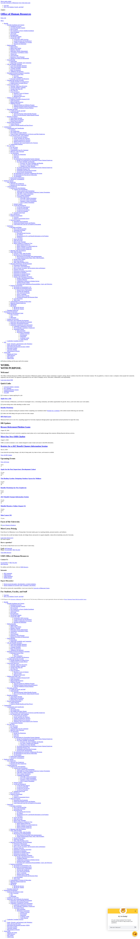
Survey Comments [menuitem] (21, 294)
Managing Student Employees (18, 881)
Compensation (7, 705)
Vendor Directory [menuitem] (14, 124)
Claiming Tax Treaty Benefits (27, 744)
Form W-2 (16, 734)
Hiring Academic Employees (24, 826)
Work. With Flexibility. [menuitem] (16, 252)
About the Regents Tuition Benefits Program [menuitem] (25, 113)
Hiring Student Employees (23, 823)
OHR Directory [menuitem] (11, 355)
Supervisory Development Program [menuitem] (19, 323)
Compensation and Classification (15, 707)
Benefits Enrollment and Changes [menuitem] (15, 25)
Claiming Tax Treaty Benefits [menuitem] (27, 166)
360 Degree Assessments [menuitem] (23, 332)
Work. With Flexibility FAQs (21, 841)
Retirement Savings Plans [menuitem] (16, 74)
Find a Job (3, 18)
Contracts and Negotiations (20, 768)
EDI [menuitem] (5, 342)
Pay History (20, 813)
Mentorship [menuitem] (13, 317)
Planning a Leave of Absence (21, 672)
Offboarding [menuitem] (13, 304)
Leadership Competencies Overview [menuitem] (23, 326)
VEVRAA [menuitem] (19, 237)
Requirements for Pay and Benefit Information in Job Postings (33, 814)
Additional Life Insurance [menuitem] (16, 71)
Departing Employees (12, 889)
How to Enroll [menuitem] (14, 29)
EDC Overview (14, 893)
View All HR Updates (6, 455)
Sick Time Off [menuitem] (14, 90)
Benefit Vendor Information (14, 701)
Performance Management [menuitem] (20, 265)
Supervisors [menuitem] (10, 226)
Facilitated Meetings (22, 858)
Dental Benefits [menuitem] (11, 60)
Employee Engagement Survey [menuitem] (21, 218)
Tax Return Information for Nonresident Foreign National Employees (34, 746)
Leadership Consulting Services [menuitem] (15, 341)
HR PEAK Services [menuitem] (19, 307)
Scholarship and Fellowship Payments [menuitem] (26, 170)
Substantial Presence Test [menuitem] (23, 169)
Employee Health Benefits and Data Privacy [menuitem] (21, 125)
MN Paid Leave (6, 416)
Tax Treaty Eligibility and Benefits (25, 740)
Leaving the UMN (15, 616)
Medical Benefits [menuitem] (11, 45)
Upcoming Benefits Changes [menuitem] (17, 27)
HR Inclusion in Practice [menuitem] (13, 351)
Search (3, 10)
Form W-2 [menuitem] (16, 156)
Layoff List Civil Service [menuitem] (23, 210)
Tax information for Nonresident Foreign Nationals (27, 737)
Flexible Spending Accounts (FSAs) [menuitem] (19, 81)
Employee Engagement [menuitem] (16, 215)
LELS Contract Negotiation (27, 781)
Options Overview (25, 912)
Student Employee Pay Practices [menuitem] (22, 141)
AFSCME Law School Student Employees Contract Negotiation (33, 771)
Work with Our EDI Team (14, 924)
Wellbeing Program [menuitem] (15, 103)
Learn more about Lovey (7, 538)
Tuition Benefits (14, 691)
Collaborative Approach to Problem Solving (28, 859)
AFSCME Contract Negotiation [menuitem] (28, 198)
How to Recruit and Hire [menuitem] (20, 228)
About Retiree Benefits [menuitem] (16, 118)
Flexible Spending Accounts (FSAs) (19, 660)
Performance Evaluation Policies (22, 852)
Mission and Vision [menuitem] (12, 354)
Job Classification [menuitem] (14, 131)
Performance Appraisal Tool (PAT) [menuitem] (22, 271)
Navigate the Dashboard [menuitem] (23, 291)
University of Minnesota (16, 599)
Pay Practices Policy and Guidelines (19, 714)
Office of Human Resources (16, 13)
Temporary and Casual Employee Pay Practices (26, 721)
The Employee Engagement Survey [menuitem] (23, 288)
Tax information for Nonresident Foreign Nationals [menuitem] (27, 159)
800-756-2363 (13, 562)
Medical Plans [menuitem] (14, 46)
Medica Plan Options (15, 626)
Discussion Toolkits (12, 926)
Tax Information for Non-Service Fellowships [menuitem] (25, 175)
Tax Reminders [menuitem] (17, 176)
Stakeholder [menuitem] (23, 336)
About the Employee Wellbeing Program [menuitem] (24, 105)
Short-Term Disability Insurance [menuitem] (18, 67)
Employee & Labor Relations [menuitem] (17, 188)
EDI (5, 921)
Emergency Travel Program (17, 635)
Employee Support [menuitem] (8, 180)
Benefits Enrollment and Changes (15, 603)
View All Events (5, 462)
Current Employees (12, 765)
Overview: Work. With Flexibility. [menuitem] (22, 253)
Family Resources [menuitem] (15, 100)
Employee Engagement (16, 794)
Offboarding (13, 883)
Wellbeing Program (9, 391)
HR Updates (10, 935)
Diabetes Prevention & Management (19, 637)
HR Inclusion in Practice (13, 929)
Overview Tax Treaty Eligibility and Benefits (31, 741)
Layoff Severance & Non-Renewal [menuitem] (23, 41)
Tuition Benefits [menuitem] (14, 112)
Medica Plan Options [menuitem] (15, 48)
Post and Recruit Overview (24, 811)
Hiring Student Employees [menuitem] (23, 244)
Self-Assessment (21, 909)
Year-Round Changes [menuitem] (15, 36)
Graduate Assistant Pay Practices (22, 718)
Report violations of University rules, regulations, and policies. (20, 585)
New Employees (11, 760)
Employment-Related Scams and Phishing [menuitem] (24, 223)
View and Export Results (23, 871)
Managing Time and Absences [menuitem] (18, 250)
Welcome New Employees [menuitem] (17, 183)
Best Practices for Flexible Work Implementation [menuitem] (29, 256)
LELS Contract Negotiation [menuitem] (27, 202)
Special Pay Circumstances (17, 758)
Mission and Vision (12, 932)
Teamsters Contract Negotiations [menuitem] (28, 201)
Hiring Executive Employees (24, 827)
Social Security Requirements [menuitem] (24, 172)
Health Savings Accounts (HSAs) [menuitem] (19, 83)
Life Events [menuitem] (13, 33)
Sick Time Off (14, 669)
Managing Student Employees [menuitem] (18, 303)
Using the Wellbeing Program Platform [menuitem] (23, 108)
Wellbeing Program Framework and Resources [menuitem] (26, 106)
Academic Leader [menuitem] (24, 338)
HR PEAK (13, 884)
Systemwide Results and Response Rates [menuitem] (27, 297)
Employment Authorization (17, 756)
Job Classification (14, 709)
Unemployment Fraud (19, 791)
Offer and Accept (18, 819)
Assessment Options (19, 908)
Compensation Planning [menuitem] (16, 144)
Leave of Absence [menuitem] (15, 92)
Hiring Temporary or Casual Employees (27, 824)
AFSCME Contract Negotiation (28, 776)
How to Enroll (14, 608)
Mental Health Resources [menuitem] (16, 102)
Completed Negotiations (23, 775)
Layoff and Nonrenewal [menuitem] (20, 205)
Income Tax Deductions (20, 733)
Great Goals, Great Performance (22, 845)
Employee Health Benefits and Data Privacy (21, 704)
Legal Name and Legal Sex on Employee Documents (27, 803)
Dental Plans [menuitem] (13, 61)
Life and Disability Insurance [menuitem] (14, 64)
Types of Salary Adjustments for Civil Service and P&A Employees (27, 712)
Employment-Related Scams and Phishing (24, 801)
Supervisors (10, 804)
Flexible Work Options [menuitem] (19, 259)
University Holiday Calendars (11, 387)
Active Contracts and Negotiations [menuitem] (25, 191)
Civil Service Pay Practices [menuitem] (20, 137)
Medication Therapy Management (19, 629)
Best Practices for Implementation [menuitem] (22, 255)
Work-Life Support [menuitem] (15, 220)
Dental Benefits (11, 638)
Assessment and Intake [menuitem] (19, 230)
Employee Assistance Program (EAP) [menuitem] (20, 99)
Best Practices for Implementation (22, 833)
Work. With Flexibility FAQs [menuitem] (21, 262)
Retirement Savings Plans (16, 653)
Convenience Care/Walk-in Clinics (19, 631)
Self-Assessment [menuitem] (21, 330)
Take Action (17, 878)
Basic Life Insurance (15, 648)
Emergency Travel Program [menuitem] (17, 57)
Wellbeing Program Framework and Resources (26, 685)
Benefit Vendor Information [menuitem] (14, 122)
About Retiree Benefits (16, 696)
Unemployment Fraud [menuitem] (19, 212)
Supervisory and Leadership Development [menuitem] (18, 320)
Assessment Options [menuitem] (19, 329)
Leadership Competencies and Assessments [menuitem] (21, 325)
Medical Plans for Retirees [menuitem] (17, 119)
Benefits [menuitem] (6, 23)
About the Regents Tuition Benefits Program (25, 692)
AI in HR (6, 392)
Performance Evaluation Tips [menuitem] (21, 275)
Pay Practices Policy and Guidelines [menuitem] (19, 135)
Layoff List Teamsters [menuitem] (22, 211)
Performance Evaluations (20, 851)
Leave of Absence (15, 670)
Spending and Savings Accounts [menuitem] (15, 80)
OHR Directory (24, 567)
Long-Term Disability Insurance (18, 644)
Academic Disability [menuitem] (15, 68)
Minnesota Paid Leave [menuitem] (19, 96)
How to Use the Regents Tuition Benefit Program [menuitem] (26, 115)
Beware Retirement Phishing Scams (15, 427)
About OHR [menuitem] (7, 352)
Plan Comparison (18, 656)
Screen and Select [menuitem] (18, 239)
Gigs (11, 894)
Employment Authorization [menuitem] (17, 177)
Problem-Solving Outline (23, 861)
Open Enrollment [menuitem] (14, 32)
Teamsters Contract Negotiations (28, 779)
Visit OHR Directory (6, 552)
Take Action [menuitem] (17, 300)
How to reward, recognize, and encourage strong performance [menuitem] (29, 268)
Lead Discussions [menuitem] (18, 298)
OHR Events (10, 937)
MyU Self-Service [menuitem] (15, 214)
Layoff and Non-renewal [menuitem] (23, 207)
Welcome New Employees (17, 762)
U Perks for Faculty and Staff (17, 689)
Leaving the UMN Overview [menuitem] (21, 39)
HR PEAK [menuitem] (13, 306)
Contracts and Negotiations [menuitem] (20, 189)
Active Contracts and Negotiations (25, 769)
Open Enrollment (14, 610)
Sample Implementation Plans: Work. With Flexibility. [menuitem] (30, 258)
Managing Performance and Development (21, 842)
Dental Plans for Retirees (16, 699)
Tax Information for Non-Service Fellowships (25, 753)
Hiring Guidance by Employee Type (23, 822)
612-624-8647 (4, 562)
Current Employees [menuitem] (12, 186)
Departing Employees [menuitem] (12, 310)
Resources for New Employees (18, 763)
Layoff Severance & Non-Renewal (23, 619)
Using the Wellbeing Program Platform (23, 686)
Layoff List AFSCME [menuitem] (22, 208)
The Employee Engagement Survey (23, 867)
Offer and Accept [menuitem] (18, 240)
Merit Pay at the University (17, 730)
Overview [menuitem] (16, 76)
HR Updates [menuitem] (10, 357)
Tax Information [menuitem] (14, 153)
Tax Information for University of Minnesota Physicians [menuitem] (28, 173)
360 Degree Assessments (23, 910)
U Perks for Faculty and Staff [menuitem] (17, 110)
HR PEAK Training (19, 887)
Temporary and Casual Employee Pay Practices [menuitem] (26, 143)
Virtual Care (13, 632)
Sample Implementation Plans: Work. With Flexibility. (30, 836)
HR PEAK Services (19, 886)
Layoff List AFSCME (22, 787)
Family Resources (15, 679)
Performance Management (20, 843)
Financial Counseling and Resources (19, 657)
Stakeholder (23, 915)
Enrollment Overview (15, 605)
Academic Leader (24, 916)
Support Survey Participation (24, 868)
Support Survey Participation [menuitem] (24, 290)
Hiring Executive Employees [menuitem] (24, 249)
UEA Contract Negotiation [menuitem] (24, 195)
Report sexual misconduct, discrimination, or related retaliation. (20, 584)
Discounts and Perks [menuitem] (12, 109)
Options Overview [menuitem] (25, 333)
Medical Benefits (11, 624)
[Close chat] (135, 911)
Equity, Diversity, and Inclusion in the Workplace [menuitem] (19, 343)
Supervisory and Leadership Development (18, 899)
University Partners (12, 928)
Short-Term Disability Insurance (18, 645)
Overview (16, 654)
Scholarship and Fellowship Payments (26, 749)
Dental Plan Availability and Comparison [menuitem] (20, 62)
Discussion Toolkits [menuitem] (12, 348)
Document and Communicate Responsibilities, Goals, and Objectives (34, 862)
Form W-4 (16, 736)
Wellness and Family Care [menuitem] (13, 97)
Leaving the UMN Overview (21, 618)
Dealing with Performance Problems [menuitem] (23, 276)
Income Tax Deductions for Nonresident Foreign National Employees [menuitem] (34, 160)
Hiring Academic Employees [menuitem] (24, 247)
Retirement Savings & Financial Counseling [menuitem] (18, 73)
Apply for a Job (6, 398)
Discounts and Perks (12, 688)
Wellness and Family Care (13, 676)
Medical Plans (14, 625)
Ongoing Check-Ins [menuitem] (19, 269)
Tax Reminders (17, 755)
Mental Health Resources (16, 680)
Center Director (24, 918)
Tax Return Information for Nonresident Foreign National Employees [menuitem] (34, 167)
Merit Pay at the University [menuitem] (17, 151)
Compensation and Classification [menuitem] (15, 128)
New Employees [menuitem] (11, 182)
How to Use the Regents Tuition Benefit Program (26, 693)
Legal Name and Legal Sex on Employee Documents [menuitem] (27, 224)
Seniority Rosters (18, 782)
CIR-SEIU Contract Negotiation (25, 772)
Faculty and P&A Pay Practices (22, 717)
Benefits (6, 602)
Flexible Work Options (19, 838)
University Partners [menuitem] (12, 349)
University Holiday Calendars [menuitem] (18, 87)
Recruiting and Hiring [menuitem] (16, 227)
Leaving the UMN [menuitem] (15, 38)
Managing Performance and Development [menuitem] (21, 263)
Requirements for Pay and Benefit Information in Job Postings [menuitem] (33, 236)
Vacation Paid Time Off (16, 667)
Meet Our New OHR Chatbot (13, 436)
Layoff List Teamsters (22, 790)
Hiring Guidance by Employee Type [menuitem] (23, 243)
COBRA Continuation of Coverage (23, 621)
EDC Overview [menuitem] (14, 314)
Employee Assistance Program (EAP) (20, 677)
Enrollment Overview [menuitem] (15, 26)
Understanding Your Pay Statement (19, 728)
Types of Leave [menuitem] (18, 94)
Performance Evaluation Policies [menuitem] (22, 274)
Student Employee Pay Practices (22, 720)
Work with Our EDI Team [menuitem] (14, 345)
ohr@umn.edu (4, 564)
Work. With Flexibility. (16, 830)
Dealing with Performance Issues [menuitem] (25, 278)
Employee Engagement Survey (21, 797)
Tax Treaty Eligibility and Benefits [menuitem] (25, 161)
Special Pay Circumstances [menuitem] (17, 179)
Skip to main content (6, 1)
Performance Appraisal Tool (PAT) (22, 849)
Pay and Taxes (11, 724)
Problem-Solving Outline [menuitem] (23, 282)
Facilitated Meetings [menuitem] (22, 279)
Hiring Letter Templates (20, 820)
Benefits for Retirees (12, 695)
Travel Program (14, 634)
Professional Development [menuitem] (10, 311)
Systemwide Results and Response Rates (27, 875)
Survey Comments (21, 873)
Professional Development (10, 890)
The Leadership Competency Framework (24, 906)
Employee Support (8, 759)
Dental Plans (13, 640)
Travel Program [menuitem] (14, 55)
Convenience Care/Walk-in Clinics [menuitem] (19, 52)
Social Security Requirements (24, 750)
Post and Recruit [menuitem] (18, 231)
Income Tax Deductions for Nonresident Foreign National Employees (34, 739)
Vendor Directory (14, 702)
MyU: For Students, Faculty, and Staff (13, 7)
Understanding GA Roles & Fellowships (20, 880)
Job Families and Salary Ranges (18, 711)
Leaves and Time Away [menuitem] (13, 84)
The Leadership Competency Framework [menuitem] (24, 327)
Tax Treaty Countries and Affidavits (29, 743)
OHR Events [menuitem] (10, 358)
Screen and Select (18, 817)
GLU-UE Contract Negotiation (28, 778)
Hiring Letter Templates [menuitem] (20, 242)
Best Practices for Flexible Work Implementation (29, 835)
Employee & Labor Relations (17, 766)
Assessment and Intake (19, 808)
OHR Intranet (7, 575)
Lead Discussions (18, 877)
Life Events (13, 612)
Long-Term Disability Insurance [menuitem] (18, 65)
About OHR (7, 931)
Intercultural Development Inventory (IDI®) (18, 925)
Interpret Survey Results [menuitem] (23, 295)
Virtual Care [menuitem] (13, 54)
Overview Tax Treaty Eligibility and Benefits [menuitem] (31, 163)
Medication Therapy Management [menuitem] (19, 51)
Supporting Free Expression (21, 800)
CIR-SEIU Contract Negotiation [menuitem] (25, 193)
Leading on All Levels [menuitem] (13, 319)
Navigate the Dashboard (23, 870)
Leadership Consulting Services (15, 919)
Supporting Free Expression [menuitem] (21, 221)
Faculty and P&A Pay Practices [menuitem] (22, 138)
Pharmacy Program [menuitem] (15, 49)
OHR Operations (8, 576)
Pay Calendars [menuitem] (14, 148)
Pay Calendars (7, 388)
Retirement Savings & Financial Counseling (18, 651)
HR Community (8, 573)
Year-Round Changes (15, 615)
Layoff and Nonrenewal (20, 784)
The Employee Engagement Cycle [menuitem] (22, 287)
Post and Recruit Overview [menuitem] (24, 233)
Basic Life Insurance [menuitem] (15, 70)
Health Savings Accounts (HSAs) (19, 661)
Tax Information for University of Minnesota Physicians (28, 752)
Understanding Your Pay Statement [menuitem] (19, 150)
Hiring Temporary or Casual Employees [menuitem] (27, 246)
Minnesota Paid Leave (19, 675)
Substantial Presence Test (23, 747)
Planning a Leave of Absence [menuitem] (21, 93)
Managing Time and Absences (18, 829)
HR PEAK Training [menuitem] (19, 309)
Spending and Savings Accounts (15, 658)
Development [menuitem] (23, 335)
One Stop (6, 5)
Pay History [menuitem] (20, 234)
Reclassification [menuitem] (14, 35)
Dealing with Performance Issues (25, 857)
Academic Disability (15, 647)
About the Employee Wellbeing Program (24, 683)
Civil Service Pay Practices (20, 715)
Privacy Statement (68, 599)
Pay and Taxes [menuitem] (11, 145)
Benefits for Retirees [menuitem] (12, 116)
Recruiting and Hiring (16, 806)
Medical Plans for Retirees (17, 698)
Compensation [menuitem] (7, 126)
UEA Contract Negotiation (24, 774)
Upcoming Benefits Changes (11, 389)
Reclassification (14, 613)
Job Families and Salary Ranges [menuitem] (18, 132)
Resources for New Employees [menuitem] (18, 185)
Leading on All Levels (13, 897)
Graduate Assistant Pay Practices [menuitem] (22, 140)
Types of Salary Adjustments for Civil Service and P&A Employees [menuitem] (27, 134)
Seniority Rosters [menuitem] (18, 204)
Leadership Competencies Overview (23, 905)
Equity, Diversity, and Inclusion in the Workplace (19, 922)
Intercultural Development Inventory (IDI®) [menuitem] (18, 346)
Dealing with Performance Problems (23, 855)
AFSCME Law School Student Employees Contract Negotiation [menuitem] (33, 192)
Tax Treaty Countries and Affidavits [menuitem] (29, 164)
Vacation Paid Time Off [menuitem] (16, 89)
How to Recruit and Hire (20, 807)
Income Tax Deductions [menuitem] (20, 154)
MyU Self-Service (15, 792)
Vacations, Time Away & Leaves (18, 664)
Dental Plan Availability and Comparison (20, 641)
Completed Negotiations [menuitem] (23, 196)
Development (23, 913)
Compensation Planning (16, 723)
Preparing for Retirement (20, 622)
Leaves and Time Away (13, 663)
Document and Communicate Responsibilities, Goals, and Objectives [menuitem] (34, 284)
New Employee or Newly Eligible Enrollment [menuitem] (22, 30)
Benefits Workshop (7, 407)
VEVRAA (19, 816)
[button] (123, 927)
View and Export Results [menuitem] (23, 293)
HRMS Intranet (8, 577)
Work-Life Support (15, 798)
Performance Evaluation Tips (21, 854)
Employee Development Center (15, 891)
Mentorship (13, 896)
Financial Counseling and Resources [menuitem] (19, 78)
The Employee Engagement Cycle (22, 865)
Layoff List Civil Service (23, 788)
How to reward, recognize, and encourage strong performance (29, 846)
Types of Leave (18, 673)
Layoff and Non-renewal (23, 785)
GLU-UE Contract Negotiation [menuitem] (28, 199)
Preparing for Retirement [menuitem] (20, 43)
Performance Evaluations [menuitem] (20, 272)
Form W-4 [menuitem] (16, 157)
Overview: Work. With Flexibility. (22, 832)
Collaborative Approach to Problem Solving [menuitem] (28, 281)
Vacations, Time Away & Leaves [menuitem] (18, 86)
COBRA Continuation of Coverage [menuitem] (23, 42)
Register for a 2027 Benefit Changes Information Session (24, 446)
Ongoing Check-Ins (19, 848)
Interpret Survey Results (23, 874)
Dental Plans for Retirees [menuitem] (16, 121)
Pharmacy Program (15, 628)
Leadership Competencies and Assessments (21, 903)
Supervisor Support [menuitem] (18, 260)
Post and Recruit (18, 810)
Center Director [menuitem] (24, 339)
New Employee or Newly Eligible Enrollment (22, 609)
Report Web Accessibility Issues (79, 599)
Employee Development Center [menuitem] (15, 313)
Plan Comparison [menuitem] (18, 77)
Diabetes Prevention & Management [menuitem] (19, 58)
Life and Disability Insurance (14, 642)
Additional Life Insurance (16, 650)
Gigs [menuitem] (11, 316)
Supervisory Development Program (19, 902)
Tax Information (14, 731)
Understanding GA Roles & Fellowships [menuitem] (20, 301)
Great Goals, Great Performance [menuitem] (22, 266)
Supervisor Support (18, 839)
